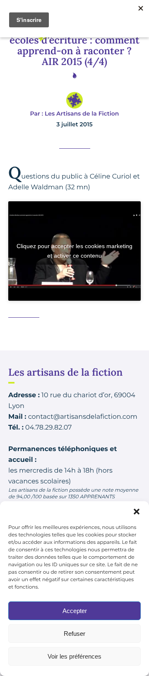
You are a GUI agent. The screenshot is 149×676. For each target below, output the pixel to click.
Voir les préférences (74, 656)
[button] (136, 511)
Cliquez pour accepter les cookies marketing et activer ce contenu (74, 251)
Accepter (74, 610)
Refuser (74, 633)
